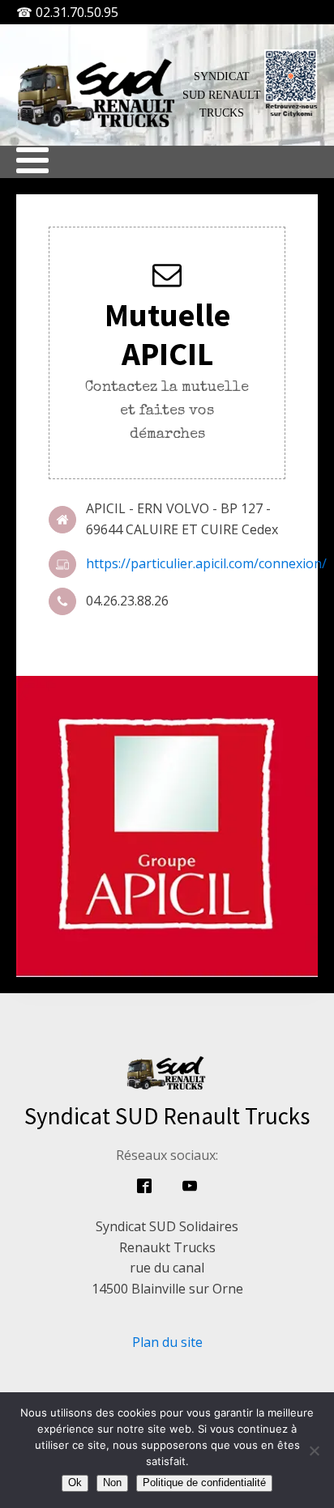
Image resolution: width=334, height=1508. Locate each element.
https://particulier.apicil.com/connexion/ (206, 563)
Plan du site (167, 1342)
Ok (75, 1482)
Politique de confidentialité (204, 1482)
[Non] (314, 1450)
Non (112, 1482)
